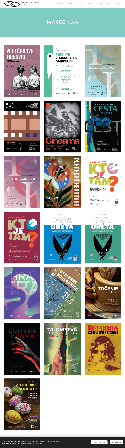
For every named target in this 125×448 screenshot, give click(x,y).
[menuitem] (60, 4)
